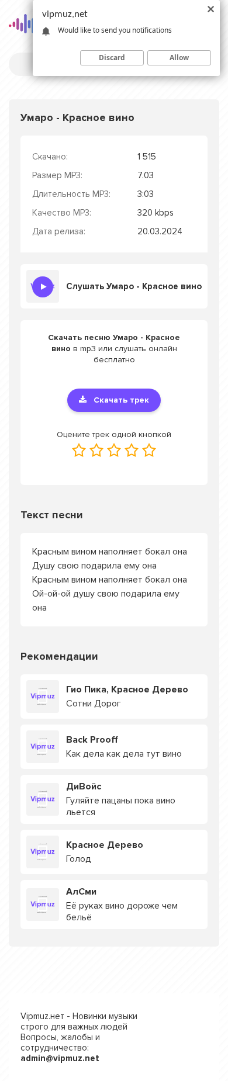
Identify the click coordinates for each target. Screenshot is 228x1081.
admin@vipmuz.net (59, 1058)
